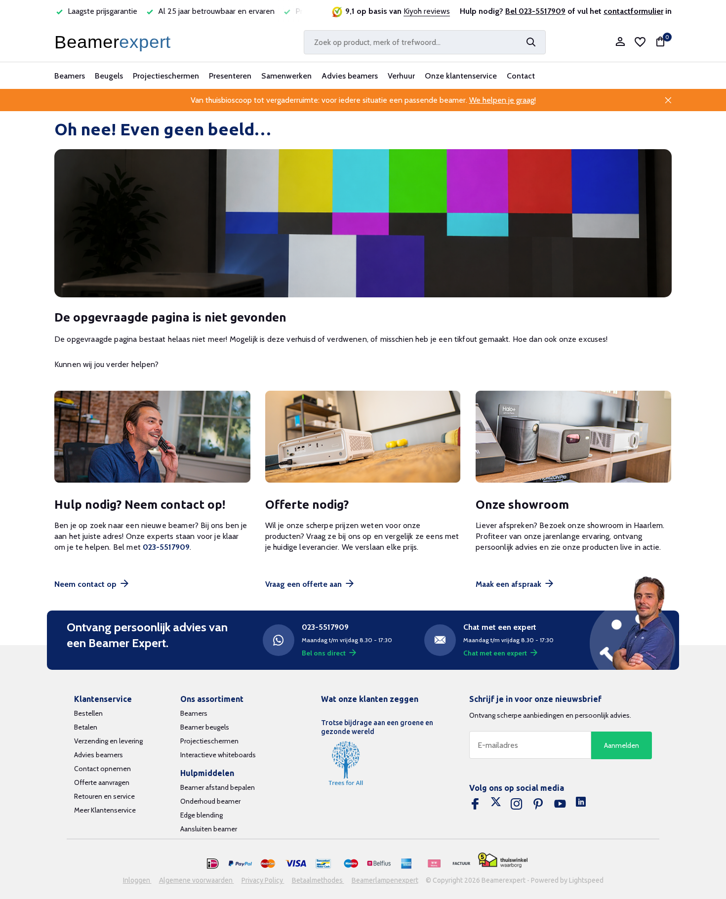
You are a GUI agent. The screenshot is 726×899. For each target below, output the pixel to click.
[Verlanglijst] (640, 42)
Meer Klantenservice (105, 810)
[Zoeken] (531, 42)
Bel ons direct (324, 653)
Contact (521, 76)
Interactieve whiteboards (218, 754)
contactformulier (633, 11)
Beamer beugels (204, 727)
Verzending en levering (108, 740)
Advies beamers (350, 76)
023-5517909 (166, 547)
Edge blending (201, 815)
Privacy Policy (263, 880)
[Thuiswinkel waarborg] (502, 860)
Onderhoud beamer (210, 801)
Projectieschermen (166, 76)
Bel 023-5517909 (535, 11)
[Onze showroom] (574, 437)
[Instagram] (517, 804)
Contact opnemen (102, 768)
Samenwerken (286, 76)
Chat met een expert (495, 653)
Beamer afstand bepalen (217, 787)
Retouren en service (104, 796)
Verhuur (401, 76)
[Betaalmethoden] (213, 864)
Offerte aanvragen (101, 782)
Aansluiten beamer (208, 828)
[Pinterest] (538, 804)
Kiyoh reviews (426, 11)
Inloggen (137, 880)
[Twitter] (496, 804)
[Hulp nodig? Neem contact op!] (152, 437)
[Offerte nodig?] (363, 437)
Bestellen (88, 713)
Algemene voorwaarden (196, 880)
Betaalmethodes (318, 880)
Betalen (85, 727)
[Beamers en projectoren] (114, 42)
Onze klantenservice (461, 76)
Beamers (69, 76)
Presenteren (230, 76)
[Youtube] (560, 804)
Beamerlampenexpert (385, 880)
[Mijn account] (620, 42)
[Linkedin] (581, 804)
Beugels (109, 76)
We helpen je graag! (502, 100)
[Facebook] (475, 804)
